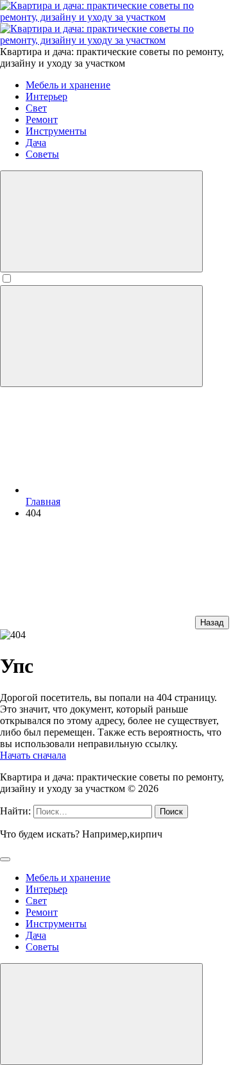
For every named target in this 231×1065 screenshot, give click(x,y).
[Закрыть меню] (101, 1014)
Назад (212, 622)
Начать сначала (33, 755)
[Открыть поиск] (101, 221)
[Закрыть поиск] (5, 859)
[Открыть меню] (101, 336)
